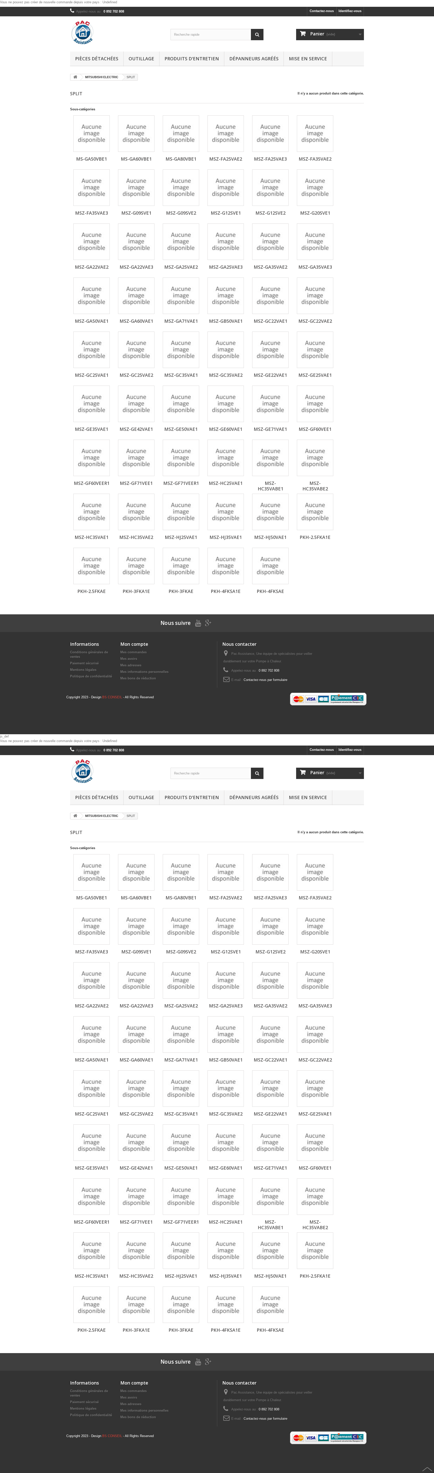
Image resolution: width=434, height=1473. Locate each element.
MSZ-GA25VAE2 (181, 267)
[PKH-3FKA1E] (136, 566)
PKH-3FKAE (181, 591)
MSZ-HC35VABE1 (270, 486)
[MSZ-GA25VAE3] (225, 241)
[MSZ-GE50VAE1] (181, 404)
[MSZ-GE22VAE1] (270, 350)
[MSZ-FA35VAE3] (91, 187)
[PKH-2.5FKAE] (91, 566)
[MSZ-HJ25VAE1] (181, 512)
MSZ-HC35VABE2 (315, 486)
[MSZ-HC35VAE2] (136, 512)
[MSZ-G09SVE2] (181, 187)
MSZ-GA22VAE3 (136, 267)
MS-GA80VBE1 (181, 159)
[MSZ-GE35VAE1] (91, 404)
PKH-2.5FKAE (91, 591)
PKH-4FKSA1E (226, 591)
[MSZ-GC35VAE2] (225, 350)
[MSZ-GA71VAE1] (181, 296)
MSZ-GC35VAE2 (226, 375)
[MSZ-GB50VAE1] (225, 296)
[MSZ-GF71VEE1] (136, 458)
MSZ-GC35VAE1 (181, 375)
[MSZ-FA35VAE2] (315, 133)
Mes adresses (130, 665)
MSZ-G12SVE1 (226, 213)
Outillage (141, 59)
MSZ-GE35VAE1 (91, 429)
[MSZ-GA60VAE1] (136, 296)
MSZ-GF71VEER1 (181, 483)
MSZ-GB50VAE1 (226, 321)
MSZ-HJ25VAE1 (181, 537)
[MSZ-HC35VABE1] (270, 458)
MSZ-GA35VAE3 (315, 267)
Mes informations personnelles (144, 672)
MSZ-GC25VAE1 (91, 375)
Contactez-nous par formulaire (265, 680)
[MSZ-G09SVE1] (136, 187)
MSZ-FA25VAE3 (270, 159)
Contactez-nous (322, 11)
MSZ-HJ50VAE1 (270, 537)
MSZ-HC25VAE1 (226, 483)
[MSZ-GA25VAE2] (181, 241)
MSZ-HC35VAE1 (91, 537)
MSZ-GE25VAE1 (315, 375)
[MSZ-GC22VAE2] (315, 296)
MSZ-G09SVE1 (136, 213)
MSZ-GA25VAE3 (226, 267)
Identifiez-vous (350, 11)
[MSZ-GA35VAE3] (315, 241)
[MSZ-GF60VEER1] (91, 458)
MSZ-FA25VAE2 (225, 159)
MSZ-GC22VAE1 (270, 321)
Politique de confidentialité (91, 676)
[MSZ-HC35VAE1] (91, 512)
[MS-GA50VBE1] (91, 133)
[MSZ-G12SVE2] (270, 187)
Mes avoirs (128, 659)
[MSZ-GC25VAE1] (91, 350)
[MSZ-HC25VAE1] (225, 458)
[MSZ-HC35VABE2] (315, 458)
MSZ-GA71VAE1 (181, 321)
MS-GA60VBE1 (136, 159)
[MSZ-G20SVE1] (315, 187)
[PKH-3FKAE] (181, 566)
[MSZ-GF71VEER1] (181, 458)
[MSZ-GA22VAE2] (91, 241)
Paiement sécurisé (84, 663)
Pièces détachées (96, 59)
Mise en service (308, 59)
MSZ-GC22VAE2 (315, 321)
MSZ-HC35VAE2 (136, 537)
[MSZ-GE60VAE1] (225, 404)
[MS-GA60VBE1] (136, 133)
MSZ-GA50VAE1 (91, 321)
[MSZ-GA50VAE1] (91, 296)
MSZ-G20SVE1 (315, 213)
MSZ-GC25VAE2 (136, 375)
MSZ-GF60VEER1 (92, 483)
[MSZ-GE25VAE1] (315, 350)
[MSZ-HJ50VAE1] (270, 512)
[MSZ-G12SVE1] (225, 187)
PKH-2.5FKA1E (315, 537)
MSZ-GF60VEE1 (315, 429)
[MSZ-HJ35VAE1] (225, 512)
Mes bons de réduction (138, 678)
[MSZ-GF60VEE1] (315, 404)
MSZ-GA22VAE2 (91, 267)
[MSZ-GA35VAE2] (270, 241)
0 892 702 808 (113, 11)
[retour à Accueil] (75, 77)
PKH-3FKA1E (136, 591)
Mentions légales (83, 670)
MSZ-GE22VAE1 (270, 375)
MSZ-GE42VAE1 (136, 429)
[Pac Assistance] (116, 32)
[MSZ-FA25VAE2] (225, 133)
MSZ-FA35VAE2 (315, 159)
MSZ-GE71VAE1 (270, 429)
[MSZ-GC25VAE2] (136, 350)
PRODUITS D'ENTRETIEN (192, 59)
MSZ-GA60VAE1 (136, 321)
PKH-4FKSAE (270, 591)
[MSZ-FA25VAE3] (270, 133)
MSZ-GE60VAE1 (225, 429)
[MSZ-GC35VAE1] (181, 350)
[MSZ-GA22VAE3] (136, 241)
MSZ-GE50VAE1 (181, 429)
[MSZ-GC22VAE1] (270, 296)
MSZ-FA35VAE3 (91, 213)
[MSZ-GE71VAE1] (270, 404)
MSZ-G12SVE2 (270, 213)
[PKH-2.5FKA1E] (315, 512)
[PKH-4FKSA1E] (225, 566)
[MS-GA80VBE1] (181, 133)
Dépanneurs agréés (254, 59)
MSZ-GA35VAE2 (270, 267)
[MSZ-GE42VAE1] (136, 404)
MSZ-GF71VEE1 (136, 483)
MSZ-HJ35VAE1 (225, 537)
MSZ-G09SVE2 (181, 213)
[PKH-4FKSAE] (270, 566)
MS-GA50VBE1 (91, 159)
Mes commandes (133, 652)
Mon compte (134, 644)
